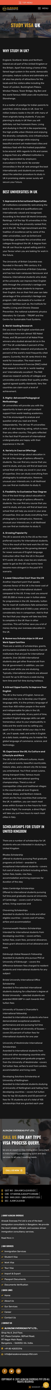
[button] (43, 8)
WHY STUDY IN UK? (16, 50)
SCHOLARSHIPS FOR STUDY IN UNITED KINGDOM (23, 829)
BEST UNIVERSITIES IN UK (20, 191)
